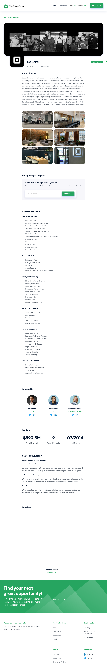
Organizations (89, 637)
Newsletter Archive (59, 662)
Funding (87, 628)
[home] (16, 5)
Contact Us (57, 658)
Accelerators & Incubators (89, 633)
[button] (72, 6)
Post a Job (96, 5)
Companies (63, 6)
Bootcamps (57, 635)
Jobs (54, 6)
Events (55, 639)
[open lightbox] (37, 119)
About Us (56, 654)
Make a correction (53, 572)
